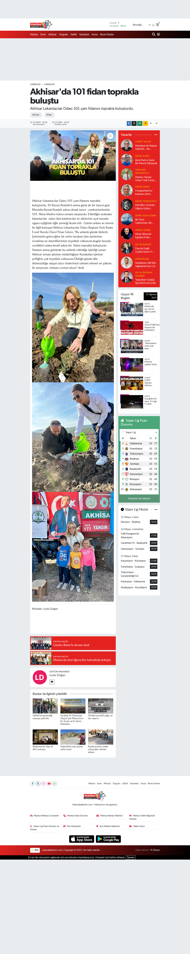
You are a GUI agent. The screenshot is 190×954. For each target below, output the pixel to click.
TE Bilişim (155, 850)
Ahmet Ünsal (143, 230)
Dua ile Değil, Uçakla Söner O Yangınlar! (143, 250)
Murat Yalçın (143, 142)
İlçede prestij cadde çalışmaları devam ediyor (98, 749)
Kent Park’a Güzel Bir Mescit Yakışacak (146, 162)
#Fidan (49, 115)
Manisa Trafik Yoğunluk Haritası (142, 817)
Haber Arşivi (139, 826)
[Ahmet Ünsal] (127, 233)
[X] (38, 783)
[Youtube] (49, 783)
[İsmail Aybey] (127, 159)
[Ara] (154, 34)
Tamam (130, 857)
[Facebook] (32, 783)
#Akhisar (35, 115)
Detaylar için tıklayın (139, 498)
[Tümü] (156, 135)
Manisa (34, 34)
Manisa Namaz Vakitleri (111, 816)
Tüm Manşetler (74, 826)
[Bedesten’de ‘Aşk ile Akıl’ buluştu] (45, 737)
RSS (36, 850)
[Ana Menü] (158, 34)
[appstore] (82, 839)
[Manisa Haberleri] (41, 24)
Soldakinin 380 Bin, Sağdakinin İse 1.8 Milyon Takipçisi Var (146, 265)
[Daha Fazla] (145, 123)
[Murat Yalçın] (127, 145)
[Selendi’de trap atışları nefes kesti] (73, 737)
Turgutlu (63, 34)
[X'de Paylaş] (134, 123)
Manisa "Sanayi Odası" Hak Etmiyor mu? (146, 179)
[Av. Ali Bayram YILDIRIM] (127, 277)
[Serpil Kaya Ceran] (127, 219)
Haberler (35, 84)
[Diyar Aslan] (127, 262)
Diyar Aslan (142, 259)
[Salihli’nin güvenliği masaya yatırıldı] (45, 706)
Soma (95, 34)
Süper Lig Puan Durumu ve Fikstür (44, 828)
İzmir (43, 34)
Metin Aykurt (143, 244)
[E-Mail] (51, 682)
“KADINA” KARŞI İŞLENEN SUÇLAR (145, 281)
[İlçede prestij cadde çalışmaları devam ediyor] (100, 737)
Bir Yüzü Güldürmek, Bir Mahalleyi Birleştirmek (143, 221)
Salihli (74, 34)
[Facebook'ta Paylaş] (129, 123)
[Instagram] (43, 783)
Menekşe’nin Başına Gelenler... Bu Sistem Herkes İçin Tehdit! (146, 147)
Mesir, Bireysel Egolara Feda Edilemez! (143, 236)
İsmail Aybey (142, 156)
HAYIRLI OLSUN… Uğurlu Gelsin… (145, 207)
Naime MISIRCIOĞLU (146, 201)
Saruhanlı (84, 34)
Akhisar (52, 34)
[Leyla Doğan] (40, 677)
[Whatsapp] (54, 783)
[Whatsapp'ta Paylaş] (139, 123)
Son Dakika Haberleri (109, 826)
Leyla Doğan (57, 675)
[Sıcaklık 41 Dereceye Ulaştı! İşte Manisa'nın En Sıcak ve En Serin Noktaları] (73, 706)
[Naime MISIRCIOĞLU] (127, 204)
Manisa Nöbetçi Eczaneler (46, 816)
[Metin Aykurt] (127, 248)
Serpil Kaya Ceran (145, 216)
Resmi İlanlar (107, 34)
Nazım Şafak (142, 187)
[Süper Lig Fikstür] (156, 509)
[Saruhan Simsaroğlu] (127, 174)
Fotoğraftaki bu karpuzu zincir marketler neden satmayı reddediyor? (144, 192)
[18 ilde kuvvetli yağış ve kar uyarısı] (100, 706)
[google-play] (108, 839)
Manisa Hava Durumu (77, 816)
